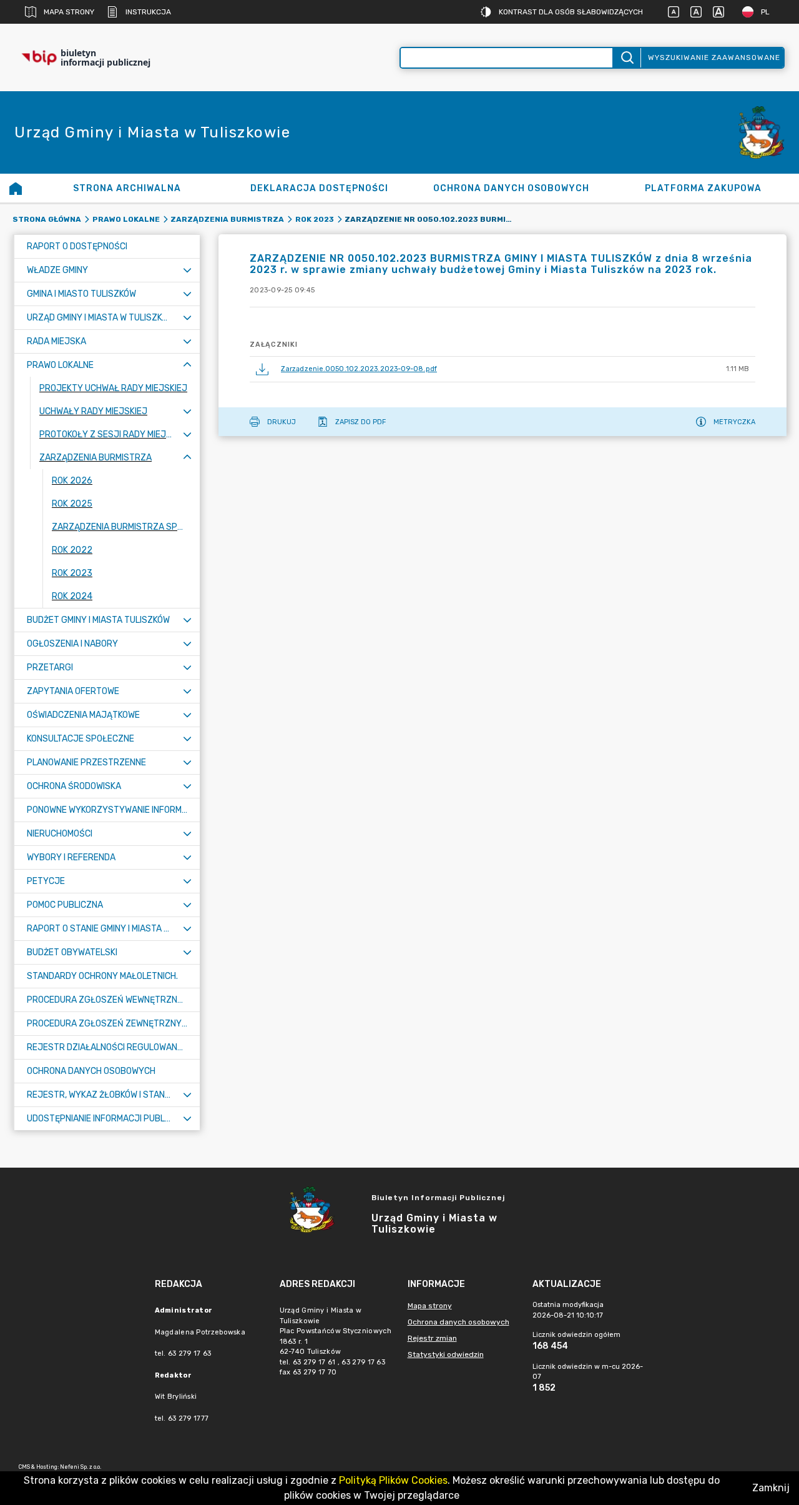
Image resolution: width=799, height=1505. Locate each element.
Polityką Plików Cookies (393, 1480)
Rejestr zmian (432, 1338)
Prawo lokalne (126, 219)
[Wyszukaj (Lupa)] (626, 57)
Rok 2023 (314, 219)
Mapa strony (69, 11)
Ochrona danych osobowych (458, 1322)
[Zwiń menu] (187, 365)
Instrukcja (148, 11)
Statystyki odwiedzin (446, 1354)
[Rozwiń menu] (187, 270)
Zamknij (771, 1488)
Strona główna (46, 219)
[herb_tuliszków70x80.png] (761, 132)
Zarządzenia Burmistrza (227, 219)
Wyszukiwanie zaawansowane (714, 57)
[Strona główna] (15, 188)
